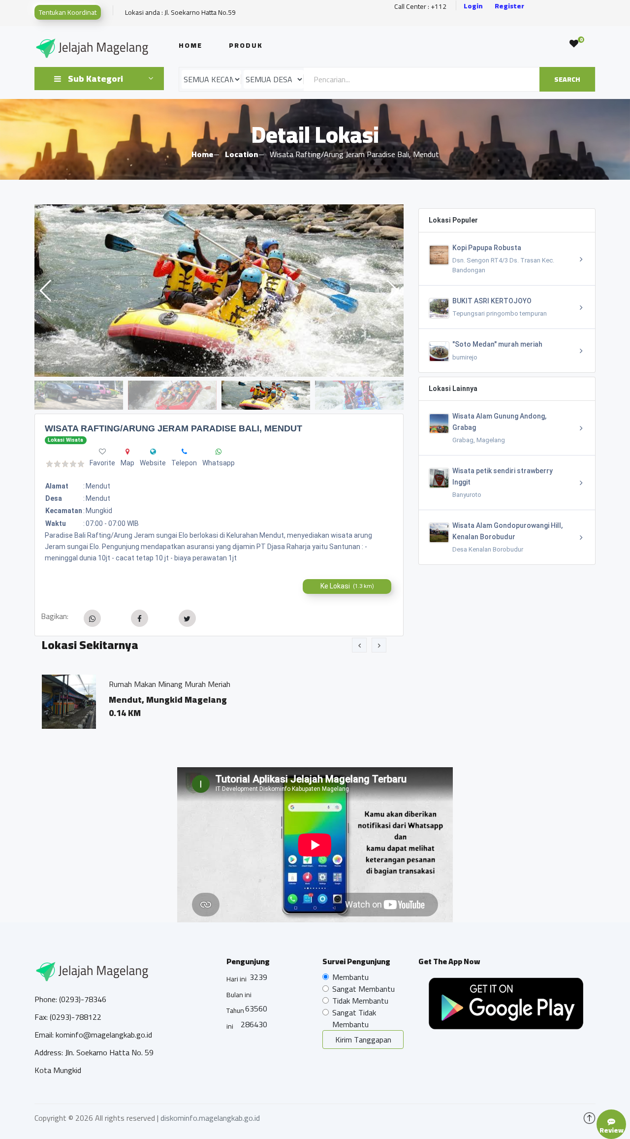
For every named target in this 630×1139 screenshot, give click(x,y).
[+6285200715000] (184, 452)
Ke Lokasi (347, 586)
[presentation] (359, 645)
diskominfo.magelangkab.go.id (210, 1117)
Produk (246, 45)
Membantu (350, 977)
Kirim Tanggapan (363, 1039)
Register (509, 6)
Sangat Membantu (363, 989)
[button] (392, 290)
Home (190, 45)
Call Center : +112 (420, 6)
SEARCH (567, 79)
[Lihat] (219, 290)
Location (241, 154)
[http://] (153, 452)
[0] (573, 43)
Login (473, 6)
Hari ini (236, 979)
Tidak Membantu (360, 1001)
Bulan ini (239, 994)
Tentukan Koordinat (67, 12)
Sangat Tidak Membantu (354, 1018)
